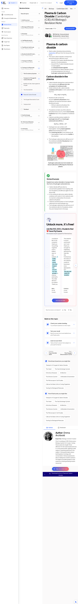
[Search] (57, 2)
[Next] (75, 265)
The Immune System (51, 376)
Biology (51, 8)
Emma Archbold (64, 34)
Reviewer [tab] (63, 427)
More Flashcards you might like (57, 393)
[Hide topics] (42, 8)
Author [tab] (51, 427)
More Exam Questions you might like (59, 361)
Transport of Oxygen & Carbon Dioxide (57, 365)
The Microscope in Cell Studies (54, 380)
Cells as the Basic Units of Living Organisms (58, 384)
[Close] (45, 474)
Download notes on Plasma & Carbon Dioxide (61, 474)
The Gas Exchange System (62, 369)
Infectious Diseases (51, 373)
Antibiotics (63, 373)
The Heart (49, 369)
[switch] (75, 601)
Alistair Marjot (65, 36)
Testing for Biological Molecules (55, 388)
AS (45, 8)
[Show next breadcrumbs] (75, 8)
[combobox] (49, 2)
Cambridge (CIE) (62, 8)
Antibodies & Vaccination (67, 376)
